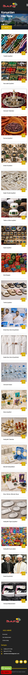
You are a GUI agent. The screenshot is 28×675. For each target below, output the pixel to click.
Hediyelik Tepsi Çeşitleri (10, 521)
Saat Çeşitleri (7, 248)
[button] (1, 24)
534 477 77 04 (7, 651)
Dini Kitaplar (6, 275)
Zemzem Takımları (8, 111)
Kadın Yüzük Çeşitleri (9, 193)
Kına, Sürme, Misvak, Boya (11, 494)
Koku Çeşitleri (7, 412)
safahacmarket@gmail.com (11, 653)
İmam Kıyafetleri (8, 576)
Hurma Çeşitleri (7, 138)
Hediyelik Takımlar (8, 439)
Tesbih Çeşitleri (8, 56)
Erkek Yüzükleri (7, 165)
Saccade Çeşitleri (8, 83)
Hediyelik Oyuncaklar (9, 549)
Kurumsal (4, 634)
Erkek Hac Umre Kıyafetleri (11, 330)
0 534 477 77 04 (8, 649)
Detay (6, 27)
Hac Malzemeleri (6, 637)
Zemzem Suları (7, 384)
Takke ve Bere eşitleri (9, 220)
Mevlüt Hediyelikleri (9, 467)
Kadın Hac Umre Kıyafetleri (11, 357)
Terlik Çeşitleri (7, 302)
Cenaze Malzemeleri (9, 603)
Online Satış (5, 640)
